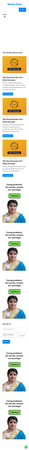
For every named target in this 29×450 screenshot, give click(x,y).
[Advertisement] (14, 33)
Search (22, 10)
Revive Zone (14, 4)
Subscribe (6, 342)
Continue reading (7, 94)
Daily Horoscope (13, 75)
